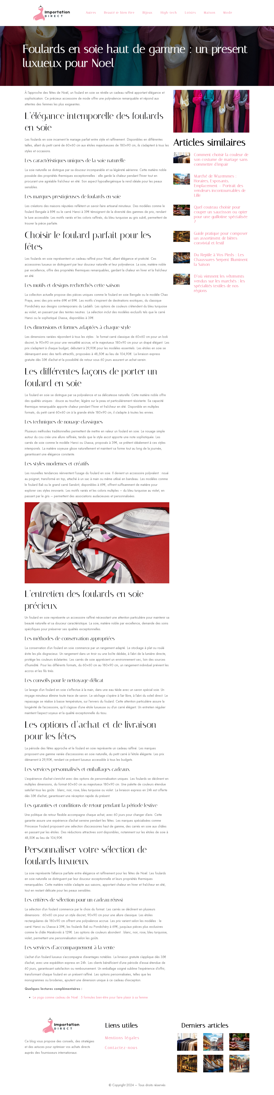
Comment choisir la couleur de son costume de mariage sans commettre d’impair (221, 159)
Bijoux (148, 12)
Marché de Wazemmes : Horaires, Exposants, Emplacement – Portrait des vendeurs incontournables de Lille (220, 186)
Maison (209, 12)
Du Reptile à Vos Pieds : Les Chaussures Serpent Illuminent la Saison (221, 259)
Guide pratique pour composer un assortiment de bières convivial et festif (221, 238)
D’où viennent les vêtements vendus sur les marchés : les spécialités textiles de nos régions (219, 283)
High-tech (169, 12)
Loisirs (190, 12)
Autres (91, 12)
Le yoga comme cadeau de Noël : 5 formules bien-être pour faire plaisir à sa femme (90, 997)
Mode (227, 12)
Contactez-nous (121, 1047)
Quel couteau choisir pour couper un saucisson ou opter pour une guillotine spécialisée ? (221, 214)
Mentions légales (122, 1038)
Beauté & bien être (119, 12)
